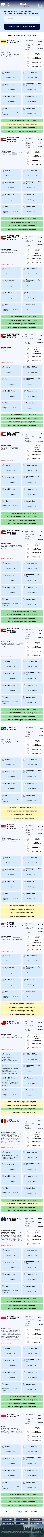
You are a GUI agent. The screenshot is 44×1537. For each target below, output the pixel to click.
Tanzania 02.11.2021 (12, 728)
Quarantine (36, 62)
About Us (22, 1519)
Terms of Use (8, 1519)
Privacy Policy (36, 1519)
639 (25, 1512)
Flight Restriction (37, 58)
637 (18, 1512)
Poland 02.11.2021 (11, 1317)
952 (35, 1512)
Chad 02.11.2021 (11, 1121)
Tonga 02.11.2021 (11, 1023)
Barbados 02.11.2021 (12, 1219)
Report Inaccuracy (8, 1523)
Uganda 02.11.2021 (11, 41)
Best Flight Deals (36, 1523)
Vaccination (36, 66)
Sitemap (22, 1523)
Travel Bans (24, 5)
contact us (19, 1534)
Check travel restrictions (22, 27)
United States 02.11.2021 (11, 826)
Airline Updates (37, 54)
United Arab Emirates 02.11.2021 (13, 139)
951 (32, 1512)
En (40, 5)
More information (7, 68)
